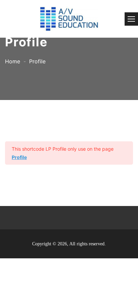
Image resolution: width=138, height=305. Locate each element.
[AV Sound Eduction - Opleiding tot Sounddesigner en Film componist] (69, 19)
